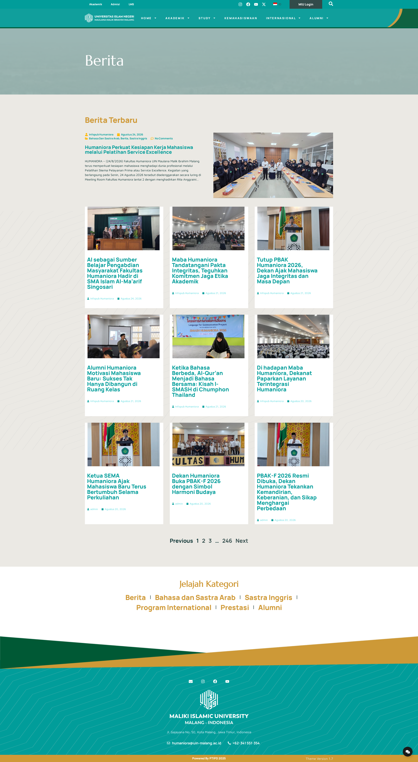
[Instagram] (240, 4)
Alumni (317, 18)
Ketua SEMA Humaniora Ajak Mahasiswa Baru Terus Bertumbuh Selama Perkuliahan (116, 486)
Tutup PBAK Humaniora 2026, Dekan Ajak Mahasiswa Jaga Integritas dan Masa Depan (287, 270)
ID (279, 4)
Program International (173, 607)
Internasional (281, 18)
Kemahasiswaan (240, 18)
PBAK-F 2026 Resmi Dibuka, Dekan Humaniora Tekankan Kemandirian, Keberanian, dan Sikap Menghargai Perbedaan (287, 492)
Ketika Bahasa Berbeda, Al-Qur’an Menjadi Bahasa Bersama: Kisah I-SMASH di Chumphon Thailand (200, 381)
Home (146, 18)
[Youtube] (256, 4)
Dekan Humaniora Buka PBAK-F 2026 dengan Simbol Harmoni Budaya (196, 484)
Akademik (95, 4)
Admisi (115, 4)
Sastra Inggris (268, 597)
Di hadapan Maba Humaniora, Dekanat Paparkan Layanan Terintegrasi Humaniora (284, 378)
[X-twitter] (264, 4)
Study (205, 18)
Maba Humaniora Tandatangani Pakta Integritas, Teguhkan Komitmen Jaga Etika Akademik (200, 270)
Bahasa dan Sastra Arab (195, 597)
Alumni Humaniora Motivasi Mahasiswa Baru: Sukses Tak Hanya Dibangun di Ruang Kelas (114, 378)
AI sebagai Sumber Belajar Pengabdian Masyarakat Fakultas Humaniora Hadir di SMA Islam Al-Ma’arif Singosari (115, 273)
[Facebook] (248, 4)
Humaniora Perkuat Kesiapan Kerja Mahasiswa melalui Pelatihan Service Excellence (139, 149)
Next (242, 540)
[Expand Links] (408, 752)
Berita (135, 597)
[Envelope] (191, 681)
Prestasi (235, 607)
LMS (131, 4)
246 (227, 540)
